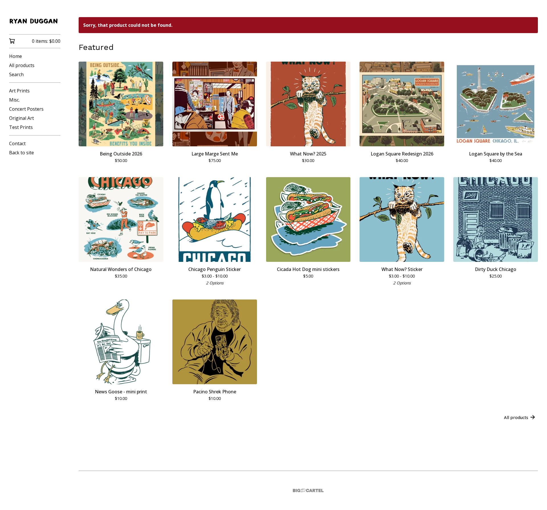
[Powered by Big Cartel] (308, 490)
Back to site (21, 152)
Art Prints (19, 91)
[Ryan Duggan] (34, 21)
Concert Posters (26, 109)
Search (16, 74)
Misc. (14, 100)
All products (21, 65)
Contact (17, 143)
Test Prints (21, 127)
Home (15, 56)
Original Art (21, 118)
